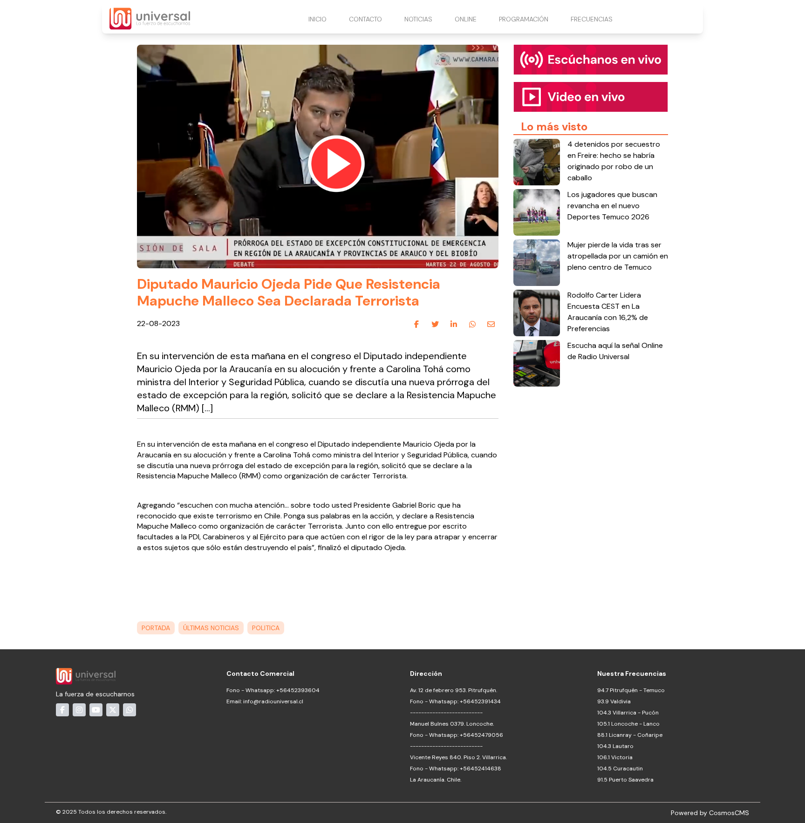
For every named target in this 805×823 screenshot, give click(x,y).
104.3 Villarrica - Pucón (628, 712)
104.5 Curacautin (620, 768)
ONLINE (466, 19)
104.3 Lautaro (615, 746)
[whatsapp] (472, 324)
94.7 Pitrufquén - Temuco (631, 690)
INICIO (317, 19)
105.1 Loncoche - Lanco (628, 724)
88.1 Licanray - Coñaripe (629, 735)
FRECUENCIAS (592, 19)
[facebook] (416, 324)
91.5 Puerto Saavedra (625, 779)
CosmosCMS (729, 813)
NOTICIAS (418, 19)
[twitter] (435, 324)
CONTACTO (365, 19)
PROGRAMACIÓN (523, 19)
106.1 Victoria (615, 757)
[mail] (491, 324)
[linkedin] (453, 324)
